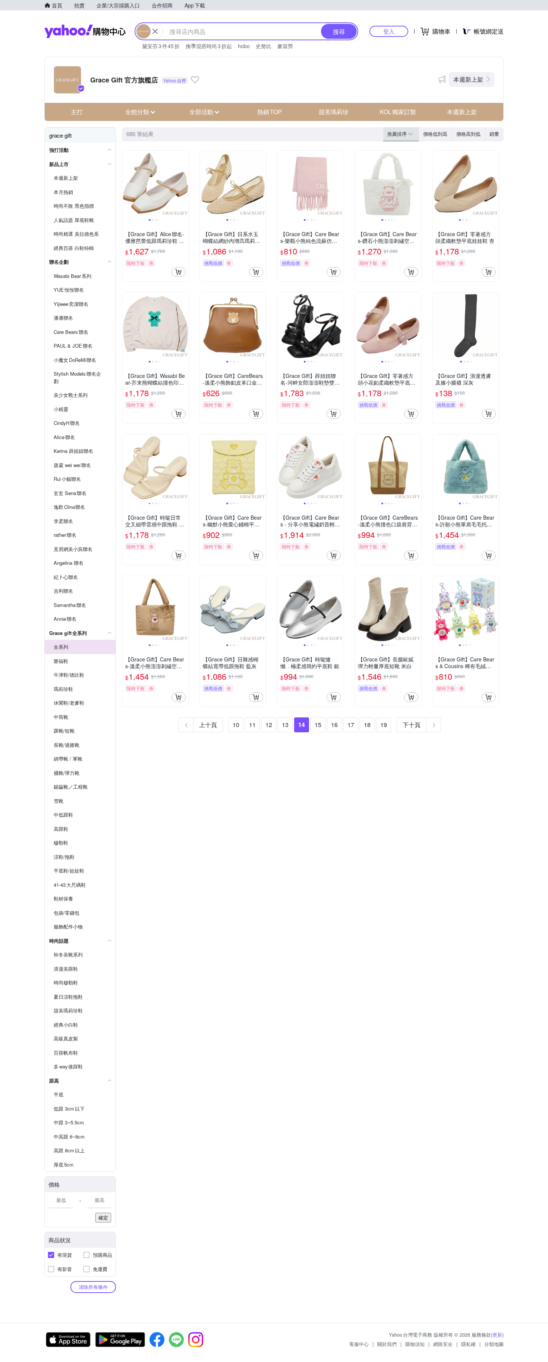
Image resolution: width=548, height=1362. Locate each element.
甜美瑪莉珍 (334, 111)
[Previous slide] (127, 184)
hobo (244, 45)
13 (285, 724)
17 (350, 724)
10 (236, 724)
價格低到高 (435, 133)
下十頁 (412, 724)
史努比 (263, 45)
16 (334, 724)
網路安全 (443, 1343)
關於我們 (387, 1343)
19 (383, 724)
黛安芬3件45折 (161, 45)
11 (252, 724)
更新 (497, 1334)
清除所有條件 (93, 1286)
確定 (103, 1217)
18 (367, 724)
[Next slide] (184, 184)
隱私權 (468, 1343)
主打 (77, 111)
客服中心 (359, 1343)
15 (318, 724)
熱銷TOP (269, 111)
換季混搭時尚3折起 (209, 45)
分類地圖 (494, 1343)
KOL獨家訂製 (398, 111)
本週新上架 (468, 79)
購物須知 (415, 1343)
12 (268, 724)
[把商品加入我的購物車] (178, 272)
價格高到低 (468, 133)
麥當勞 (285, 45)
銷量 (494, 133)
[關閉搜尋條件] (155, 31)
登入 (388, 31)
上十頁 (208, 724)
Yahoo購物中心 (85, 31)
